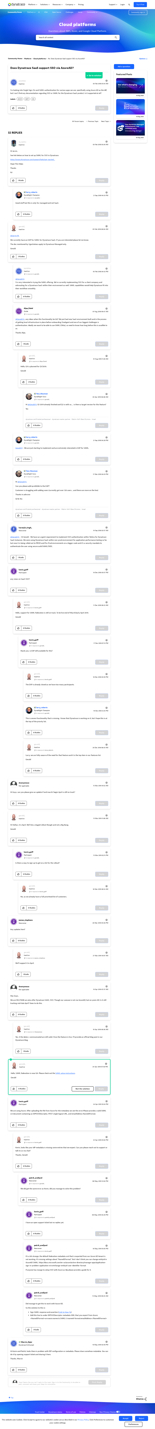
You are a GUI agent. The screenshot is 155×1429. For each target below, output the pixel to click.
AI (39, 12)
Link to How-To (65, 1312)
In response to (33, 198)
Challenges (69, 12)
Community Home (15, 12)
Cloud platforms (39, 59)
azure (20, 99)
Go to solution (95, 75)
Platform (30, 12)
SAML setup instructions (65, 1073)
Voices (80, 12)
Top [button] (12, 1398)
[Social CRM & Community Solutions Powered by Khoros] (141, 1398)
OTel (46, 12)
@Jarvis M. (14, 236)
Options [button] (142, 59)
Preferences (133, 1424)
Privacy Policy (83, 1420)
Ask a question (124, 66)
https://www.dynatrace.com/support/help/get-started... (32, 159)
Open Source (56, 12)
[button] (125, 1418)
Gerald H (18, 448)
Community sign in (138, 12)
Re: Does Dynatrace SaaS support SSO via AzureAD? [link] (66, 59)
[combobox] (77, 37)
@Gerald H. (20, 279)
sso (33, 99)
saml (27, 99)
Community (91, 12)
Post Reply (97, 1382)
